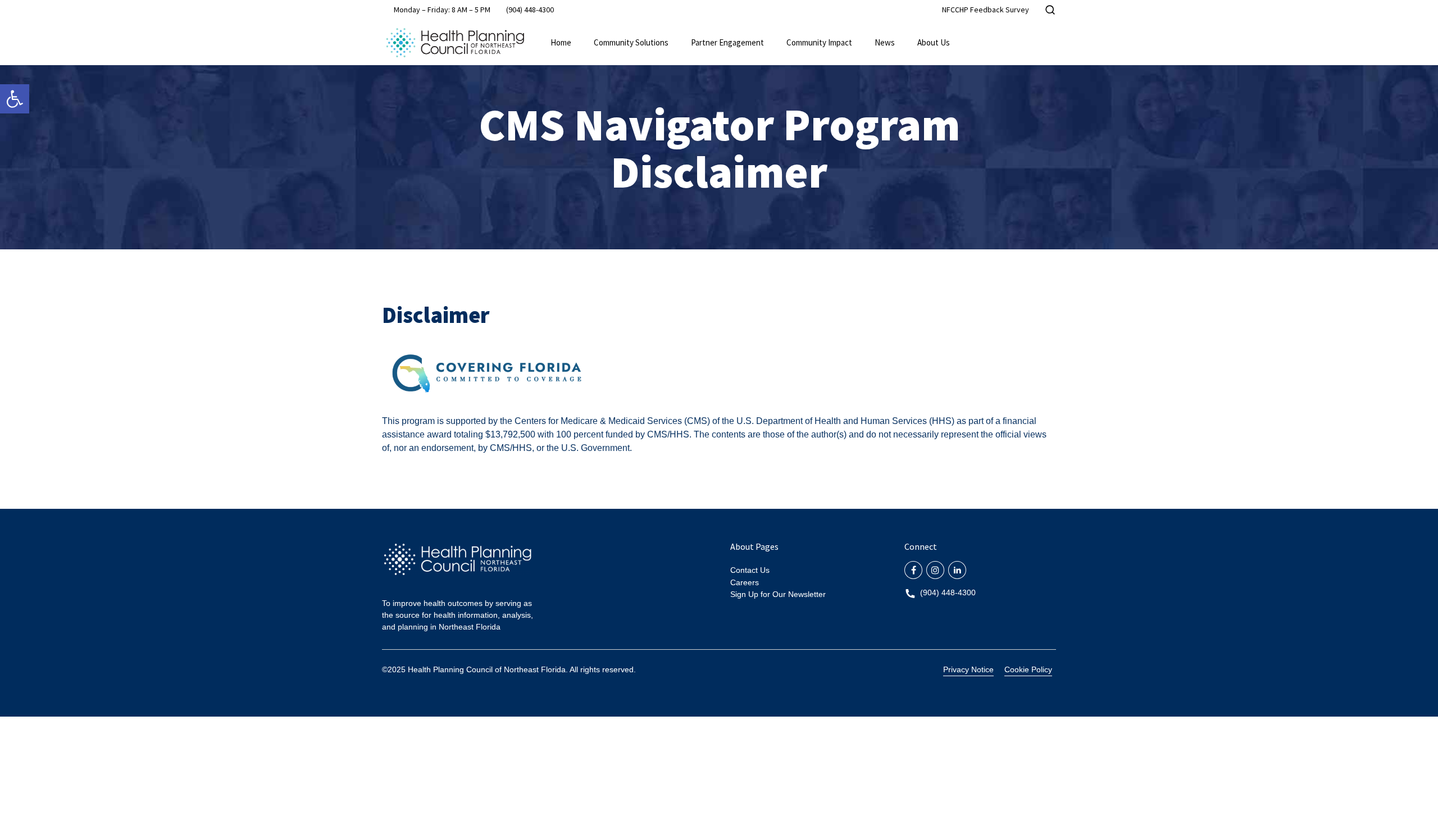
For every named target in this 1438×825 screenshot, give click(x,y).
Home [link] (560, 42)
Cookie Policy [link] (1028, 669)
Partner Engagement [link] (727, 42)
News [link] (885, 42)
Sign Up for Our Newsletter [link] (778, 594)
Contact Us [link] (750, 570)
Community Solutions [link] (631, 42)
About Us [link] (933, 42)
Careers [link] (744, 582)
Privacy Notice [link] (968, 669)
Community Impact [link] (819, 42)
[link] (14, 98)
